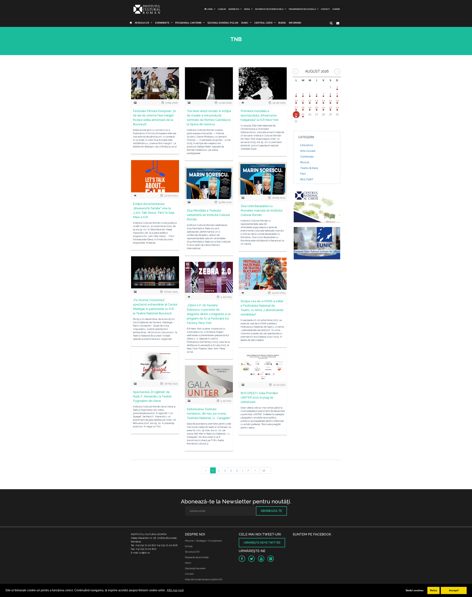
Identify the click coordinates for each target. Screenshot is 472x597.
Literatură (306, 145)
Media (247, 9)
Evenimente (162, 23)
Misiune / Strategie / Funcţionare (203, 540)
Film (303, 173)
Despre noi (233, 9)
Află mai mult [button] (175, 590)
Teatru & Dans (309, 168)
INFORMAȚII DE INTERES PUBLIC (269, 9)
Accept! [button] (454, 590)
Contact (325, 9)
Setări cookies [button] (415, 590)
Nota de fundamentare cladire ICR (203, 579)
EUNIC (244, 23)
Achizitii (189, 573)
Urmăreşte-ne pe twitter (262, 542)
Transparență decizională (302, 9)
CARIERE (336, 9)
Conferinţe (307, 156)
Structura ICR (192, 551)
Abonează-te (271, 511)
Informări (295, 23)
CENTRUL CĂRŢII (263, 23)
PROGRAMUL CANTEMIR (188, 23)
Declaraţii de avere (195, 568)
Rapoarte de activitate (197, 557)
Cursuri (222, 9)
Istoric (188, 562)
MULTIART (306, 179)
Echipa (188, 546)
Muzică (304, 162)
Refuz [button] (433, 590)
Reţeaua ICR (142, 23)
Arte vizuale (307, 150)
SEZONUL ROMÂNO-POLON (222, 23)
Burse (282, 23)
